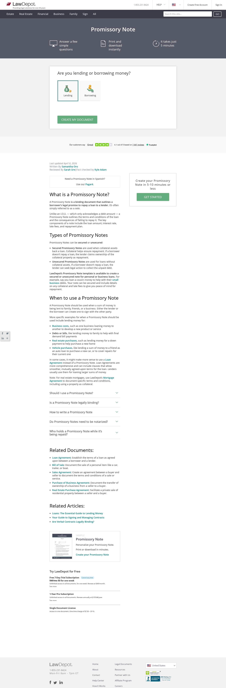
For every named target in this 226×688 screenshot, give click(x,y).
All (94, 14)
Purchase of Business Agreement (70, 482)
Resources (120, 669)
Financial (43, 14)
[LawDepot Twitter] (56, 682)
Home (95, 664)
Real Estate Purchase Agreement (70, 490)
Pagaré (89, 184)
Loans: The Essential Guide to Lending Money (77, 513)
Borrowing (90, 95)
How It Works (98, 686)
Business (58, 14)
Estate (10, 14)
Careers (119, 686)
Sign (85, 14)
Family (73, 14)
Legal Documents (123, 664)
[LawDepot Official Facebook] (51, 682)
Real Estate (25, 14)
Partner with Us (122, 675)
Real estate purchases (64, 340)
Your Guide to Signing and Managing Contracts (78, 517)
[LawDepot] (20, 4)
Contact (96, 675)
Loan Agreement (61, 457)
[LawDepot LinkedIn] (61, 682)
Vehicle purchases (62, 347)
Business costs (60, 325)
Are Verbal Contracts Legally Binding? (73, 521)
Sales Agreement (61, 472)
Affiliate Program (123, 680)
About (95, 669)
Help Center (98, 680)
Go (217, 14)
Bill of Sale (58, 465)
